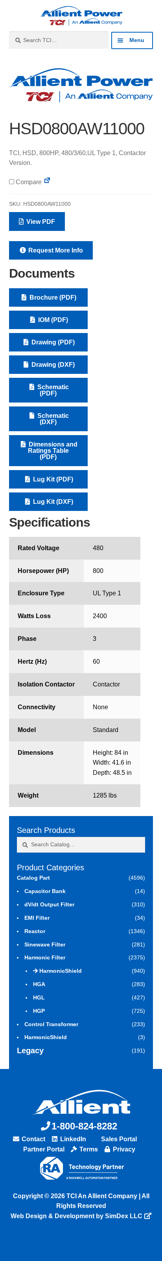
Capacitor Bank (45, 891)
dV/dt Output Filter (49, 904)
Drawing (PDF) (52, 342)
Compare (28, 182)
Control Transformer (51, 1024)
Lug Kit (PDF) (52, 479)
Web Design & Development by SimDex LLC (76, 1216)
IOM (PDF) (52, 320)
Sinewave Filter (44, 944)
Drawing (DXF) (52, 364)
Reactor (34, 931)
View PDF (40, 221)
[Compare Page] (47, 182)
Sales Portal (118, 1139)
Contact (32, 1139)
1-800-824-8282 (84, 1126)
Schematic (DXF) (52, 418)
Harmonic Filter (44, 957)
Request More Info (55, 250)
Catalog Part (33, 878)
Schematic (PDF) (52, 390)
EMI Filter (37, 918)
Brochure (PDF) (52, 297)
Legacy (30, 1050)
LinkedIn (72, 1139)
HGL (39, 997)
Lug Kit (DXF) (52, 501)
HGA (39, 984)
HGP (39, 1011)
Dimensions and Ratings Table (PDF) (52, 450)
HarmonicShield (60, 971)
